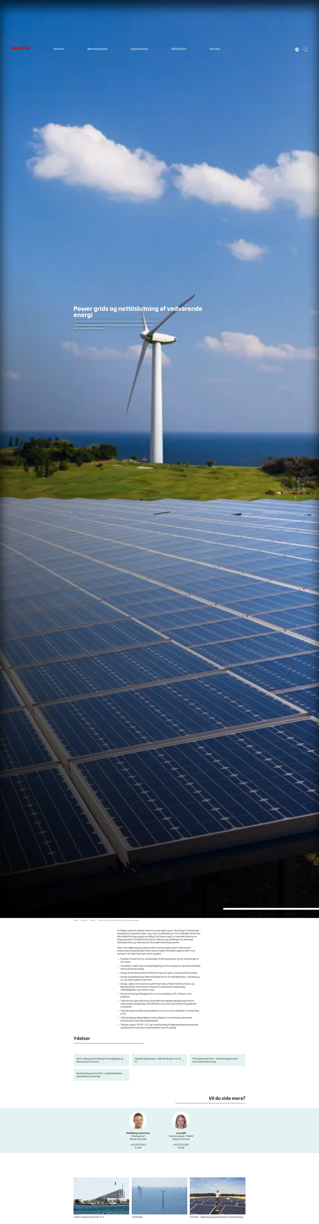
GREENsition (179, 49)
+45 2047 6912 (138, 1145)
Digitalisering (139, 49)
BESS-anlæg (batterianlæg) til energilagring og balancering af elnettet (99, 1060)
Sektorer (58, 49)
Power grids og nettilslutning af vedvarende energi (118, 920)
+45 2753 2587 (181, 1145)
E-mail (138, 1148)
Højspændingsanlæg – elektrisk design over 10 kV (157, 1060)
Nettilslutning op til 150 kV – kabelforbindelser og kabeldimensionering (99, 1075)
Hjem (76, 920)
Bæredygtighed (97, 49)
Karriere (215, 49)
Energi (92, 920)
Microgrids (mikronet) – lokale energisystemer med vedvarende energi (215, 1060)
